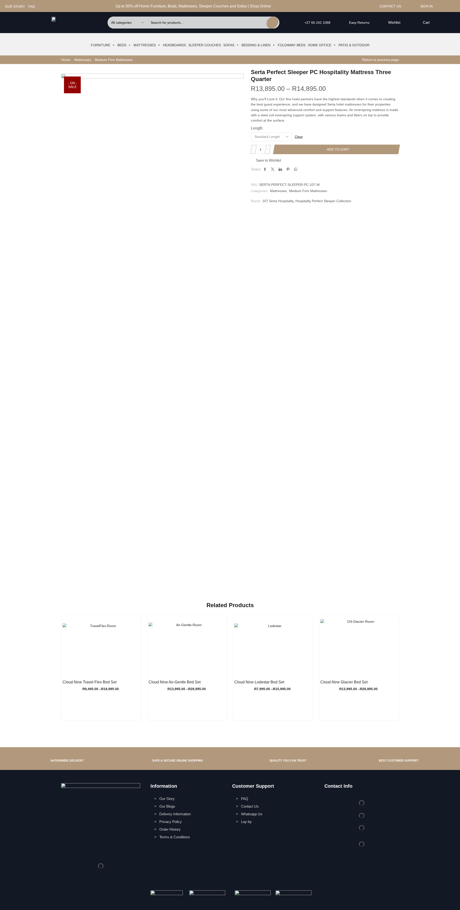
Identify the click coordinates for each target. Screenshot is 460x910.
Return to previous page (380, 60)
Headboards (174, 45)
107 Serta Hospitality (277, 201)
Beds (121, 45)
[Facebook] (333, 6)
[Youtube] (350, 6)
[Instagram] (338, 6)
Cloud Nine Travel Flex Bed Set (89, 682)
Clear (299, 137)
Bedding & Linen (256, 45)
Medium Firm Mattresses (114, 60)
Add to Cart (338, 149)
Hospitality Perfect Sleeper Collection (323, 201)
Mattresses (144, 45)
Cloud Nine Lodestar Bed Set (259, 682)
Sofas (228, 45)
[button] (391, 22)
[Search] (272, 23)
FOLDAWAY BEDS (291, 45)
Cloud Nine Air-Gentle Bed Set (175, 682)
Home (65, 60)
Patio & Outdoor (354, 45)
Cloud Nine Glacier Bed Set (344, 682)
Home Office (319, 45)
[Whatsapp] (344, 6)
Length (257, 128)
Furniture (100, 45)
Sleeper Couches (204, 45)
